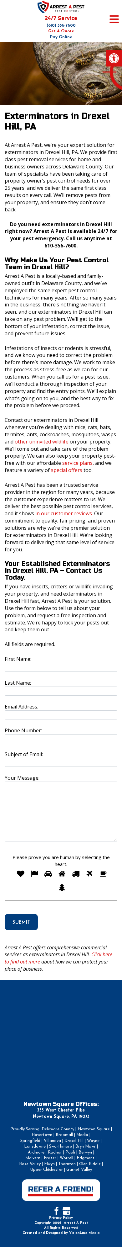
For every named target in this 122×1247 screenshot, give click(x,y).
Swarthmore (60, 1146)
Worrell (66, 1158)
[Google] (66, 1210)
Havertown (42, 1135)
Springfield (30, 1141)
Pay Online (61, 37)
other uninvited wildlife (42, 441)
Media (82, 1135)
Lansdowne (35, 1146)
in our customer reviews (63, 513)
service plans (77, 462)
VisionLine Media (84, 1233)
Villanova (52, 1141)
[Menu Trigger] (114, 19)
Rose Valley (30, 1164)
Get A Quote (61, 31)
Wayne (93, 1141)
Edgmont (85, 1158)
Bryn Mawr (85, 1146)
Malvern (32, 1158)
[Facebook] (55, 1210)
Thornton (67, 1164)
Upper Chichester (46, 1170)
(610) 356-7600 (61, 26)
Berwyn (85, 1152)
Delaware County (58, 1129)
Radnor (55, 1152)
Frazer (50, 1158)
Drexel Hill (74, 1141)
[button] (114, 58)
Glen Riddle (90, 1164)
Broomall (64, 1135)
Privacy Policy (61, 1218)
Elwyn (49, 1164)
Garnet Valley (79, 1170)
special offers (66, 470)
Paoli (70, 1152)
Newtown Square (94, 1129)
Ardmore (36, 1152)
